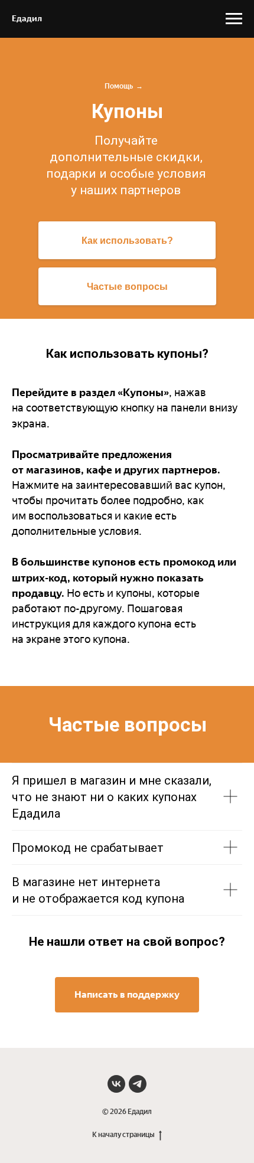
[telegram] (137, 1084)
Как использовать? (127, 241)
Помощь (119, 86)
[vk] (116, 1084)
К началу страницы (123, 1135)
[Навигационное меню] (234, 19)
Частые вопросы (127, 287)
